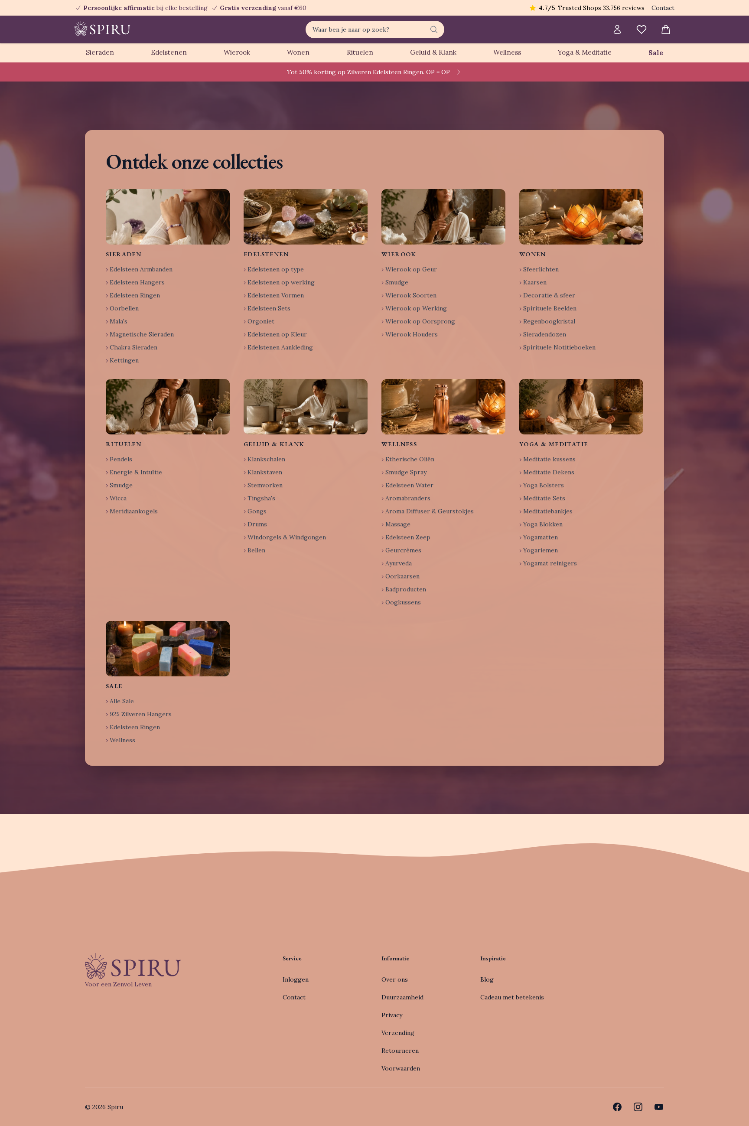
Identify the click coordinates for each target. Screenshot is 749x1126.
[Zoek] (434, 29)
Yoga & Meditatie (585, 52)
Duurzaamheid (402, 997)
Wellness (507, 52)
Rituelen (360, 52)
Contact (662, 8)
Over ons (394, 979)
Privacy (391, 1015)
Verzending (397, 1033)
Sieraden (100, 52)
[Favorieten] (641, 29)
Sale (655, 53)
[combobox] (375, 29)
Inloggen (296, 979)
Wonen (298, 52)
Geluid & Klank (433, 52)
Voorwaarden (400, 1068)
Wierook (237, 52)
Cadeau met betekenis (512, 997)
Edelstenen (169, 52)
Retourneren (400, 1050)
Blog (487, 979)
